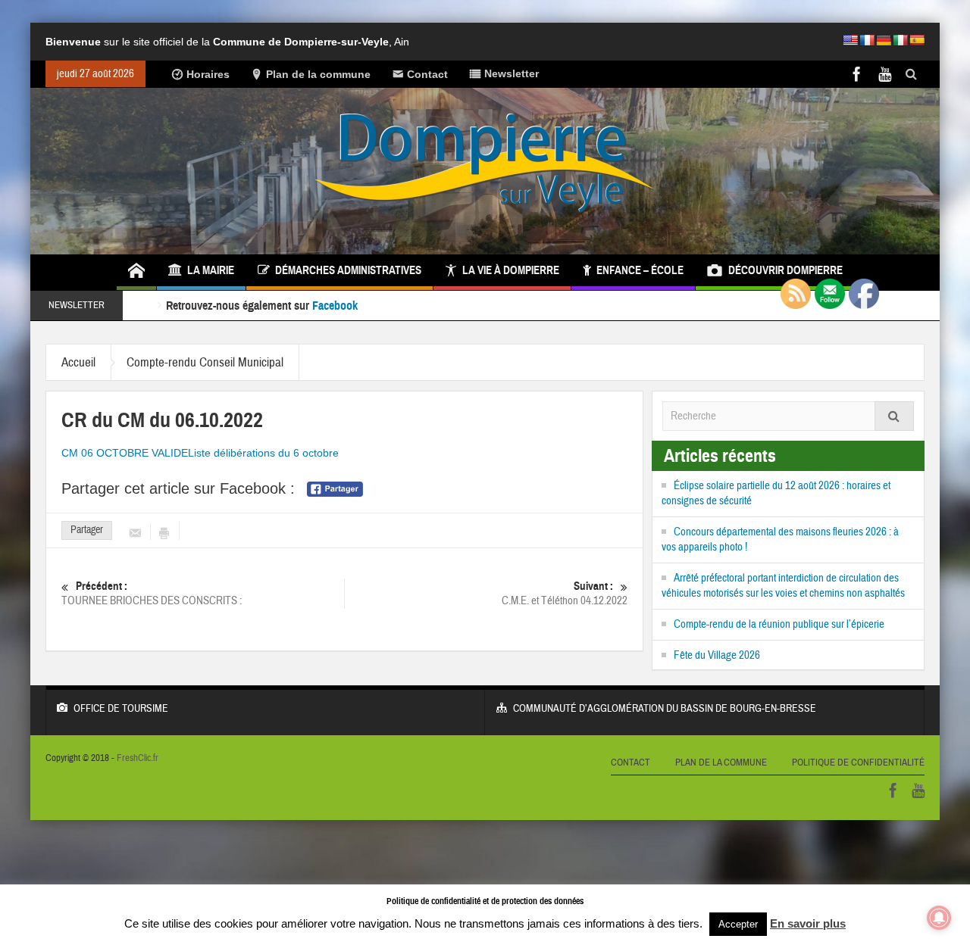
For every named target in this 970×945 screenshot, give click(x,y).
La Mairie (210, 270)
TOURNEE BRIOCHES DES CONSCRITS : (151, 593)
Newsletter (511, 73)
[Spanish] (917, 40)
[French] (867, 40)
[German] (883, 40)
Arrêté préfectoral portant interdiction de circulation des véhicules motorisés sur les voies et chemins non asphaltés (783, 585)
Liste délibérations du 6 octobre (263, 453)
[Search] (894, 416)
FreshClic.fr (137, 758)
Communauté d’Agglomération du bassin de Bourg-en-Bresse (664, 709)
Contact (427, 74)
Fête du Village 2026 (717, 655)
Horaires (208, 74)
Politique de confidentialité (858, 762)
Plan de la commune (318, 74)
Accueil (78, 362)
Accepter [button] (738, 924)
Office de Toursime (121, 709)
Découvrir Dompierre (785, 270)
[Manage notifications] (939, 918)
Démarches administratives (348, 270)
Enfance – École (640, 270)
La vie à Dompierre (510, 270)
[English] (850, 40)
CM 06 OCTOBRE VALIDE (124, 453)
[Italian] (900, 40)
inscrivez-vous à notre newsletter (436, 305)
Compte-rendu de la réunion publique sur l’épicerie (779, 624)
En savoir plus (808, 923)
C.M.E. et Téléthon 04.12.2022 (564, 593)
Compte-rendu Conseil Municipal (205, 362)
